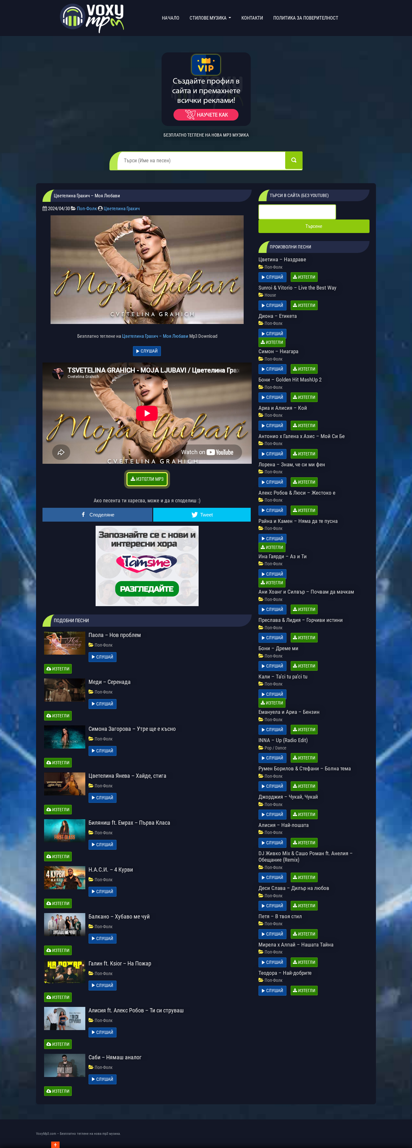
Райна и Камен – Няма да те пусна (298, 521)
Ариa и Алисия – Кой (282, 408)
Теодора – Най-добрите (285, 973)
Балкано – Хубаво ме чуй (119, 916)
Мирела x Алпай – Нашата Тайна (295, 944)
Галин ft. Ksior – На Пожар (120, 963)
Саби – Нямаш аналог (115, 1057)
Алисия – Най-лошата (283, 825)
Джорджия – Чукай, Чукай (288, 797)
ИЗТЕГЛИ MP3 (149, 479)
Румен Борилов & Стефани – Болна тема (304, 768)
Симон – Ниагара (278, 351)
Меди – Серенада (110, 681)
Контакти (252, 18)
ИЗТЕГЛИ (60, 668)
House (270, 295)
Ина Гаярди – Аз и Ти (282, 556)
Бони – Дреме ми (278, 648)
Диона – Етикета (277, 316)
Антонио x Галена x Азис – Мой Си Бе (301, 436)
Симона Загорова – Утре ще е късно (132, 728)
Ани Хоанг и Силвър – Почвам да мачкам (306, 591)
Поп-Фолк (87, 208)
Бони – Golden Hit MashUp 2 (290, 379)
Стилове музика (209, 18)
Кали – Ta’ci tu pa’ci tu (282, 676)
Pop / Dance (275, 747)
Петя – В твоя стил (280, 916)
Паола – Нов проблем (115, 635)
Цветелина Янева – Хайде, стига (127, 775)
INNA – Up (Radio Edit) (283, 740)
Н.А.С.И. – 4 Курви (111, 869)
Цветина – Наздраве (282, 259)
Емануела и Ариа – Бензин (289, 712)
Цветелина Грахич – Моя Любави (155, 336)
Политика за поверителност (305, 18)
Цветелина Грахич (122, 208)
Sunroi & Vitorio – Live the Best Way (297, 287)
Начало (172, 18)
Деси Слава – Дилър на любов (293, 888)
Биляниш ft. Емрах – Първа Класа (129, 822)
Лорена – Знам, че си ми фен (291, 464)
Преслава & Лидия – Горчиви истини (300, 620)
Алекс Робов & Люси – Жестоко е (296, 492)
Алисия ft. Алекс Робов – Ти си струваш (136, 1010)
